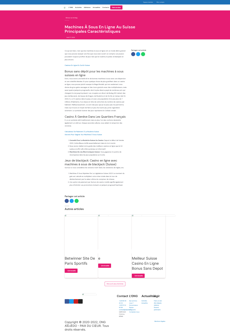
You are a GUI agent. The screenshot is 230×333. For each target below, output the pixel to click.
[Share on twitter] (138, 54)
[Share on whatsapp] (143, 54)
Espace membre (148, 2)
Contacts (105, 7)
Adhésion (87, 7)
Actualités (96, 7)
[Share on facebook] (133, 54)
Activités (78, 7)
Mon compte (160, 2)
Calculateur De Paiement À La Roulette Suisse (82, 132)
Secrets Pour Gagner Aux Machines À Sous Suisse (83, 134)
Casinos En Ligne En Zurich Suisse (77, 65)
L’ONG (70, 7)
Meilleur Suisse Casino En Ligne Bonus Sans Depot (147, 263)
